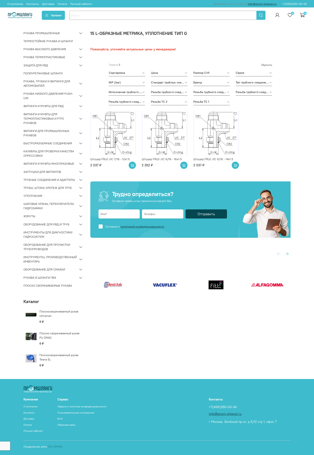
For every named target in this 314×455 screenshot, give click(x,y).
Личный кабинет (81, 4)
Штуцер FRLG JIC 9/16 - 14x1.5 (213, 159)
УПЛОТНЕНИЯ (32, 196)
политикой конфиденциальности (142, 226)
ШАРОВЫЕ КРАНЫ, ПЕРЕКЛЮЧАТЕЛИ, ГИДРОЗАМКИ (48, 206)
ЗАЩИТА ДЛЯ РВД (35, 65)
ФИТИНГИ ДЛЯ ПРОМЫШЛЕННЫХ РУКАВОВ (46, 133)
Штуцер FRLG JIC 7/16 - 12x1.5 (110, 159)
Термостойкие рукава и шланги (48, 41)
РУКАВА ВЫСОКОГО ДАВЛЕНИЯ (44, 49)
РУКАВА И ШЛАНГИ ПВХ (39, 277)
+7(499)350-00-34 (294, 4)
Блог (60, 418)
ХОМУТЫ (29, 216)
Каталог (56, 15)
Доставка (48, 4)
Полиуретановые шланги (43, 73)
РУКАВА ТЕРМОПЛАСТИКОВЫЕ (44, 57)
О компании (15, 4)
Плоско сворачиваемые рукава (47, 285)
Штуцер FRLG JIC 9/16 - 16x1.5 (162, 159)
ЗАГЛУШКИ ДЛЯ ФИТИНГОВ (42, 172)
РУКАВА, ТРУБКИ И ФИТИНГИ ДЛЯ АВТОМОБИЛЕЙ (46, 83)
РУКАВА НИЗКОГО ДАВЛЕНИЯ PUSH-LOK (48, 96)
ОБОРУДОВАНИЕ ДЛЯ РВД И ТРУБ (46, 224)
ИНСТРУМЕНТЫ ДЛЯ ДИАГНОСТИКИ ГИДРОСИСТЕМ (47, 234)
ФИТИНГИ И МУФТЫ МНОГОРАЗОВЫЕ (48, 163)
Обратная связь (66, 424)
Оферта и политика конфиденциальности (81, 406)
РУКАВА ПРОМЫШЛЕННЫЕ (41, 33)
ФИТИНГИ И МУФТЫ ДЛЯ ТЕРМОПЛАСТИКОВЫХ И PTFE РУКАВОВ (43, 118)
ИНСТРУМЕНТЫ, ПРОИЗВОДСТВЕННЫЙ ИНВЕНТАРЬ (50, 259)
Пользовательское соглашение (75, 412)
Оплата (62, 4)
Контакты (32, 4)
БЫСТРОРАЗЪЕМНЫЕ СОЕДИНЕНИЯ (47, 143)
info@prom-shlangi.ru (262, 4)
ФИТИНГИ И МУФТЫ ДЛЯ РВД (43, 106)
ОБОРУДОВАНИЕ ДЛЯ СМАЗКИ (44, 269)
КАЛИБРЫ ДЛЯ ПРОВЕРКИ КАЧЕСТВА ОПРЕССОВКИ (48, 153)
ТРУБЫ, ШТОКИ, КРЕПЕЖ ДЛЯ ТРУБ (47, 188)
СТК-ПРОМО (55, 446)
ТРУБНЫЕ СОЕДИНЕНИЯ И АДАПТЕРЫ (49, 180)
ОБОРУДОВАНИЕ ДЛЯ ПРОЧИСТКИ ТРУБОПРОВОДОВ (46, 247)
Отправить (206, 214)
